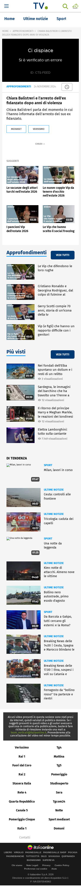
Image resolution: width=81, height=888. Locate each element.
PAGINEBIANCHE (15, 856)
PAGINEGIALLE (33, 852)
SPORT (48, 465)
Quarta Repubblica (22, 801)
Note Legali (32, 865)
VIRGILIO (19, 852)
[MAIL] (75, 6)
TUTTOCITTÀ (32, 856)
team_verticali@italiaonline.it (28, 732)
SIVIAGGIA (54, 856)
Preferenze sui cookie (35, 869)
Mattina (59, 756)
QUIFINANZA (68, 856)
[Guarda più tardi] (67, 87)
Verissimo (22, 747)
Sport (62, 18)
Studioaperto (59, 783)
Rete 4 (21, 792)
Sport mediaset (59, 819)
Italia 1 (22, 828)
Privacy (46, 865)
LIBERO (8, 852)
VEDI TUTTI (62, 255)
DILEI (44, 856)
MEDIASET (16, 129)
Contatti (24, 837)
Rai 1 (22, 756)
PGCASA (72, 852)
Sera (59, 792)
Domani (59, 828)
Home (9, 18)
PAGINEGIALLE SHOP (54, 852)
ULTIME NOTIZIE (54, 489)
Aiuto (54, 869)
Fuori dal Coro (21, 765)
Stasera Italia (22, 783)
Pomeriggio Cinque (22, 819)
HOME (5, 31)
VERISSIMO (38, 129)
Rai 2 (22, 774)
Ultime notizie (35, 18)
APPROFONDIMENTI (23, 31)
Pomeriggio (59, 774)
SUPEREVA (48, 860)
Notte (59, 810)
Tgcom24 (59, 801)
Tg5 (59, 765)
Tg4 (59, 747)
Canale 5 (22, 810)
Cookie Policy (62, 865)
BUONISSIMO (34, 860)
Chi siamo (17, 865)
